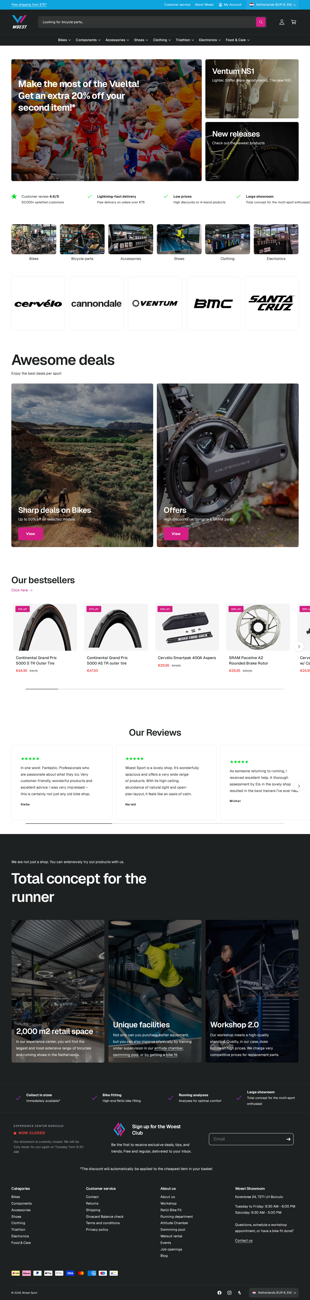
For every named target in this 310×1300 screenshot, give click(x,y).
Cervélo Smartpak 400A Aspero (187, 657)
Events (165, 1242)
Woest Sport (29, 1292)
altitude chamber (168, 1048)
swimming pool (125, 1054)
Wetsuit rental (171, 1236)
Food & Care (21, 1242)
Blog (164, 1255)
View (30, 533)
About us (167, 1197)
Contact (92, 1197)
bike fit (171, 1054)
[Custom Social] (239, 1293)
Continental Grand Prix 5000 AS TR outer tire (107, 660)
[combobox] (152, 22)
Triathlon (18, 1229)
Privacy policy (97, 1229)
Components (21, 1203)
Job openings (171, 1249)
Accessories (131, 259)
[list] (155, 199)
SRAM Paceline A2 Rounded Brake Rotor (248, 660)
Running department (176, 1216)
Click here (19, 590)
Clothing (228, 259)
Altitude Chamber (174, 1223)
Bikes (33, 259)
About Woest (204, 4)
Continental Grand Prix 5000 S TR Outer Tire (36, 660)
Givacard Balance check (105, 1216)
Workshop (168, 1203)
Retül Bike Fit (171, 1210)
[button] (294, 22)
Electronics (276, 259)
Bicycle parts (82, 259)
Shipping (93, 1210)
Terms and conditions (103, 1223)
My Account (232, 4)
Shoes (179, 259)
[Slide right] (299, 647)
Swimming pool (172, 1229)
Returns (92, 1203)
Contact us (244, 1240)
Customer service (177, 4)
